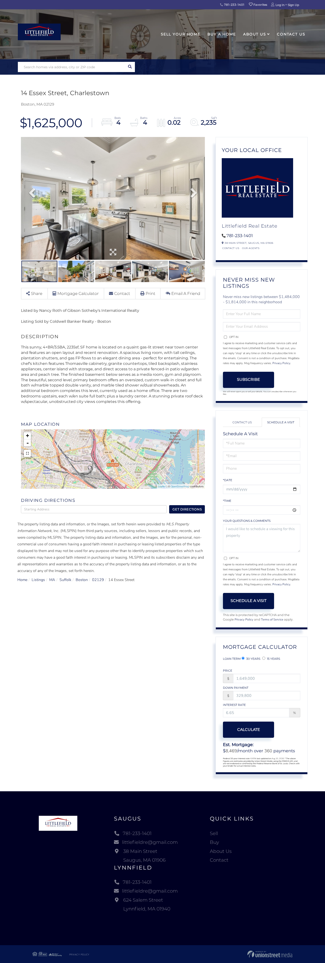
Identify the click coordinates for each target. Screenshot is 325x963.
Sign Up (293, 5)
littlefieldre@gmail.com (150, 842)
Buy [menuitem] (214, 842)
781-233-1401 (233, 4)
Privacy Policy (281, 363)
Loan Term (232, 658)
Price (227, 670)
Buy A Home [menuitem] (221, 34)
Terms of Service (272, 619)
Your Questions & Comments (247, 521)
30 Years (253, 658)
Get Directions (187, 509)
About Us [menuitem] (254, 34)
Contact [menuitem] (219, 860)
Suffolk (65, 579)
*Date (227, 480)
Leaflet (162, 486)
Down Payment (235, 687)
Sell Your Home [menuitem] (180, 34)
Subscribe (248, 379)
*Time (227, 501)
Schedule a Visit (280, 422)
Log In (280, 5)
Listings (38, 579)
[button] (130, 67)
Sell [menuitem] (214, 833)
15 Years (273, 658)
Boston (82, 579)
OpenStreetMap (180, 486)
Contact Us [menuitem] (291, 34)
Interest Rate (234, 705)
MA (52, 579)
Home (22, 579)
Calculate (248, 729)
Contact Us (230, 248)
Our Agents (250, 248)
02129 (98, 579)
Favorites (260, 4)
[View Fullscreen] (27, 453)
